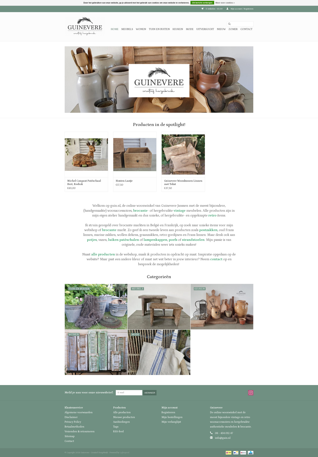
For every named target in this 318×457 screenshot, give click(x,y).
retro (212, 215)
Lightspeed (124, 453)
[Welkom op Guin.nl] (159, 79)
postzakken (208, 230)
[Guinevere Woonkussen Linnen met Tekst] (183, 154)
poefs (173, 240)
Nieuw (221, 29)
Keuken (178, 29)
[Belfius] (242, 453)
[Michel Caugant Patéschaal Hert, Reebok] (86, 154)
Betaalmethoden (74, 426)
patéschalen (129, 240)
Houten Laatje (124, 180)
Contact (246, 29)
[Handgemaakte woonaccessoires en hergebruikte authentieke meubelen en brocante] (85, 26)
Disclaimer (71, 417)
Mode (189, 29)
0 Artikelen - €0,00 (214, 9)
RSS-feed (118, 431)
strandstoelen (193, 240)
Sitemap (70, 436)
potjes (92, 240)
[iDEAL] (228, 453)
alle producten (103, 254)
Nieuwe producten (124, 417)
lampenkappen (155, 240)
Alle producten (122, 412)
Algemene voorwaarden (79, 412)
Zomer (233, 29)
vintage (180, 211)
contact (216, 259)
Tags (115, 426)
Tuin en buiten (159, 29)
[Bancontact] (235, 453)
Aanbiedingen (121, 421)
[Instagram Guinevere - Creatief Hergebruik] (250, 392)
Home (114, 29)
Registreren (168, 412)
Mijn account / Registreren (241, 9)
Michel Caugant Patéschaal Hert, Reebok (84, 182)
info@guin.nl (223, 437)
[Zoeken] (229, 24)
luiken (113, 240)
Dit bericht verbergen (202, 3)
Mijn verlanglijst (171, 421)
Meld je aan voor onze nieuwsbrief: (89, 392)
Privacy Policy (73, 421)
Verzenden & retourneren (80, 431)
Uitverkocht (205, 29)
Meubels (127, 29)
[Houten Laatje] (135, 154)
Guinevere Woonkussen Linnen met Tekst (183, 182)
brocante (109, 230)
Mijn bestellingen (172, 417)
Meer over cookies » (225, 3)
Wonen (141, 29)
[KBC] (250, 453)
